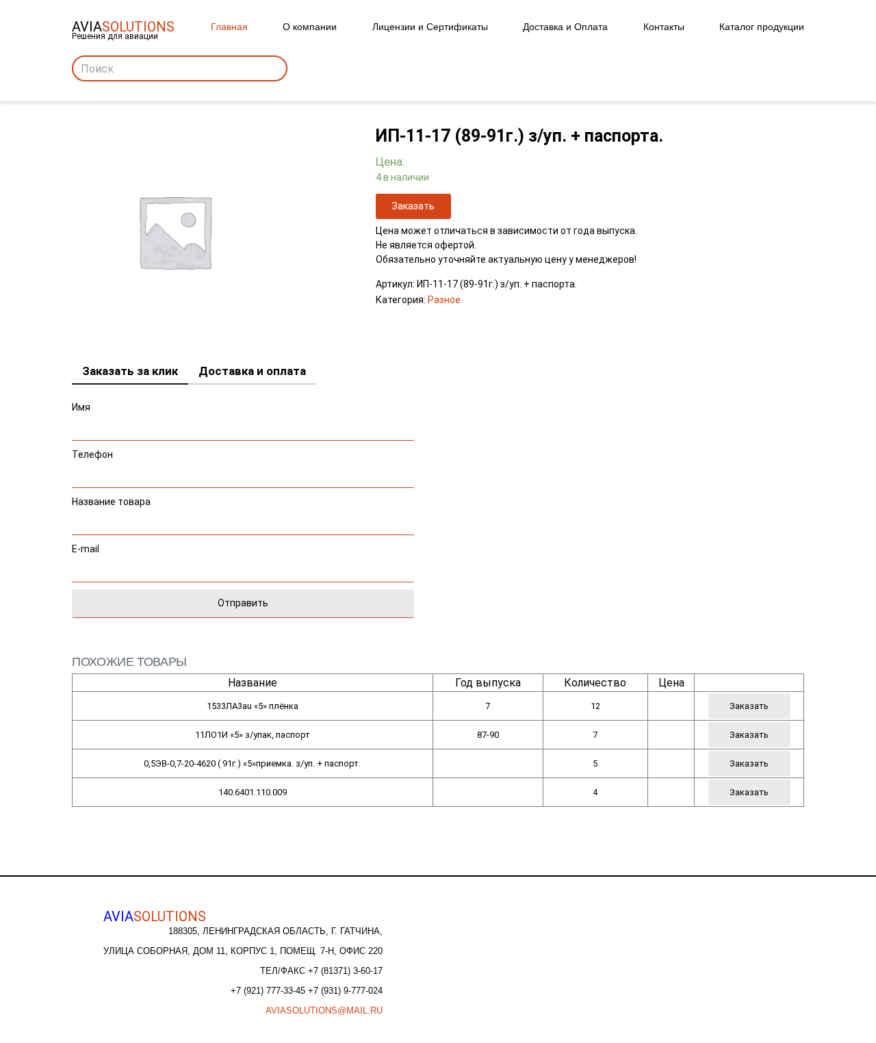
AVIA (154, 916)
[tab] (130, 372)
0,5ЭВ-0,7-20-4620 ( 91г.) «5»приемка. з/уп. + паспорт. (252, 763)
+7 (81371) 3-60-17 (345, 971)
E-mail (85, 548)
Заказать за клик (130, 371)
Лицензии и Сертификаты (430, 26)
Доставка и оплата (252, 371)
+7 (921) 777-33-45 (269, 991)
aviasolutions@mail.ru (324, 1010)
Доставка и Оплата (565, 26)
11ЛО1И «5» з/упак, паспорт (252, 735)
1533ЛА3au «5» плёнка (252, 706)
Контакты (663, 26)
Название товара (111, 501)
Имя (81, 407)
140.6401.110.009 (252, 792)
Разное (444, 299)
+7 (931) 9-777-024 (345, 991)
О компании (310, 26)
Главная (229, 26)
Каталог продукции (761, 26)
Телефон (92, 454)
